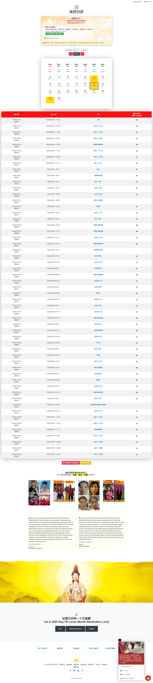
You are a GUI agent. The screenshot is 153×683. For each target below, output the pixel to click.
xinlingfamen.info (76, 678)
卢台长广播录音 (93, 648)
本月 (77, 54)
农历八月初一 (98, 349)
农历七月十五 (98, 336)
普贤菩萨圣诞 (98, 250)
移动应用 (76, 648)
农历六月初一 (98, 305)
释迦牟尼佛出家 (98, 225)
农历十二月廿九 (98, 157)
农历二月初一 (98, 219)
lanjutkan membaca (34, 544)
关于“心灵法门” (43, 648)
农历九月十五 (98, 386)
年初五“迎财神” (98, 200)
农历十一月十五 (98, 423)
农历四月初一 (98, 268)
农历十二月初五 (98, 448)
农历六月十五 (98, 311)
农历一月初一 (98, 181)
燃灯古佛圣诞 (98, 367)
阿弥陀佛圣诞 (98, 429)
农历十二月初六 (98, 454)
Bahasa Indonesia (75, 629)
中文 (60, 629)
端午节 (98, 293)
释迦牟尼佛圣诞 (98, 274)
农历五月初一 (98, 287)
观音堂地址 (86, 463)
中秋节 (98, 355)
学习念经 (149, 1)
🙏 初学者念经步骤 (126, 666)
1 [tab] (71, 555)
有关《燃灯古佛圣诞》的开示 (56, 31)
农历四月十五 (98, 281)
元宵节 (98, 206)
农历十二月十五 (98, 150)
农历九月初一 (98, 373)
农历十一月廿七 (98, 126)
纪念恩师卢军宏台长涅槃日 (98, 404)
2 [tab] (74, 555)
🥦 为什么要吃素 (125, 674)
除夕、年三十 (98, 163)
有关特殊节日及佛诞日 (71, 463)
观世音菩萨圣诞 (98, 243)
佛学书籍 (60, 648)
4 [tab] (79, 555)
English (91, 629)
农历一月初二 (98, 188)
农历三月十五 (98, 262)
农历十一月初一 (98, 417)
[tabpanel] (51, 534)
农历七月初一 (98, 324)
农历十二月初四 (98, 442)
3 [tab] (76, 555)
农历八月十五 (98, 361)
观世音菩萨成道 (98, 318)
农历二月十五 (98, 237)
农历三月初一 (98, 256)
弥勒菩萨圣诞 (98, 175)
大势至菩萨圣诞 (98, 330)
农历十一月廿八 (98, 132)
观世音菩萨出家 (98, 392)
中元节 (98, 342)
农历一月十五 (98, 212)
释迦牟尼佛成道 (98, 144)
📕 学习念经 (124, 670)
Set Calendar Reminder (52, 38)
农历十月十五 (98, 411)
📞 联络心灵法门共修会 (127, 678)
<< (71, 54)
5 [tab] (82, 555)
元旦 (98, 119)
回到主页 (138, 1)
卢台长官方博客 (110, 648)
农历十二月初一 (98, 138)
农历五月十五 (98, 299)
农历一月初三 (98, 194)
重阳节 (98, 380)
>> (82, 54)
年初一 (98, 169)
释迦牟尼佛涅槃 (98, 231)
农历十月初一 (98, 398)
